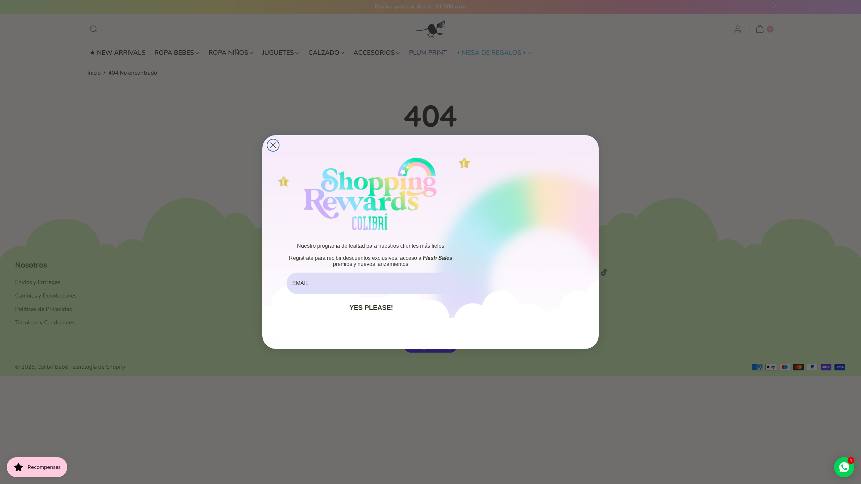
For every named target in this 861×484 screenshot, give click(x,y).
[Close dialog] (273, 145)
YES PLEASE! (371, 307)
